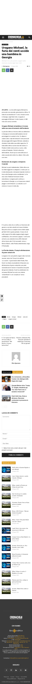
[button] (3, 37)
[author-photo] (16, 361)
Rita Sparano (6, 66)
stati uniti (25, 317)
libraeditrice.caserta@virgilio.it (19, 658)
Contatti (12, 677)
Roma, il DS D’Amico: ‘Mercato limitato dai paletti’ (20, 512)
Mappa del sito (21, 678)
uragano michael (12, 319)
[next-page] (6, 407)
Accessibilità (24, 677)
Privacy (17, 677)
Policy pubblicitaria (11, 678)
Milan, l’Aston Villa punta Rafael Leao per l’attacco (20, 520)
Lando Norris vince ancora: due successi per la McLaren (20, 529)
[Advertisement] (16, 18)
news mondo (9, 41)
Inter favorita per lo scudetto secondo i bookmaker (19, 494)
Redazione (6, 677)
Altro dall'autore (17, 372)
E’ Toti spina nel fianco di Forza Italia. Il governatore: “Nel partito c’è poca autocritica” (8, 341)
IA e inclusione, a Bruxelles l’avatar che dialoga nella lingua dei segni (21, 379)
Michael (19, 317)
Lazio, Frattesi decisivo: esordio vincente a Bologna (20, 477)
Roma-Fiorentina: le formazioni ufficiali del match (20, 555)
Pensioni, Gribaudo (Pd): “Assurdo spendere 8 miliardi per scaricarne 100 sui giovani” (23, 340)
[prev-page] (3, 407)
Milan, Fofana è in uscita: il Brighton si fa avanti (19, 572)
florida (8, 317)
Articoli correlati (7, 372)
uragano (4, 319)
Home (3, 41)
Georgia (14, 317)
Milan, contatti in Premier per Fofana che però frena (19, 486)
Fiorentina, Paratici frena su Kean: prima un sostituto (20, 503)
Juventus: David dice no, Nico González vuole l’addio (19, 546)
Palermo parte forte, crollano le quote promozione (20, 581)
